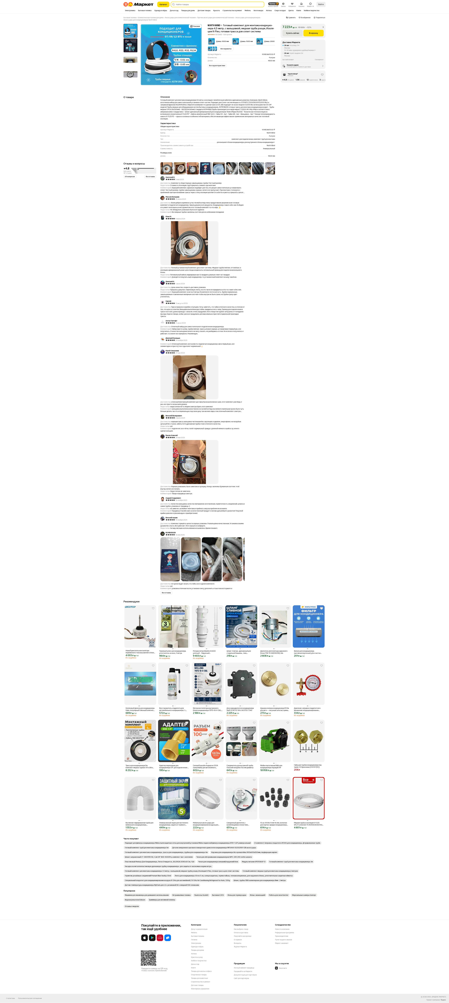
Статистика (10, 998)
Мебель (194, 933)
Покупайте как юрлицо (242, 936)
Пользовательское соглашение (30, 998)
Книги (193, 968)
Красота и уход (197, 957)
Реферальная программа (284, 933)
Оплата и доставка (241, 933)
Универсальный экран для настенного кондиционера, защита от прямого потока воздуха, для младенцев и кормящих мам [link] (173, 824)
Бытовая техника (197, 936)
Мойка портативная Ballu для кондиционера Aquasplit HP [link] (271, 766)
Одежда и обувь (197, 947)
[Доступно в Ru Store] (167, 940)
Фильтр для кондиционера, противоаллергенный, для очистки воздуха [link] (307, 652)
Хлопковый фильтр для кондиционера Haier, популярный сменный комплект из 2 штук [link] (140, 709)
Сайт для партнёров (241, 978)
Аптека (194, 954)
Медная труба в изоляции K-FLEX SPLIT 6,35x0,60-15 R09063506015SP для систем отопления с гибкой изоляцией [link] (308, 824)
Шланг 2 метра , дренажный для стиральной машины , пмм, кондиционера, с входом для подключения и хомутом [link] (239, 652)
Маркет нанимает (281, 943)
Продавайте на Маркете (243, 971)
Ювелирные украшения (200, 989)
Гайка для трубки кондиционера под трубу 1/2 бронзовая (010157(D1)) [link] (307, 766)
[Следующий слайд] (198, 54)
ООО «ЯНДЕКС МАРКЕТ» (436, 997)
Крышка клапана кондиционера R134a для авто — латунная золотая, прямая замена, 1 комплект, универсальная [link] (274, 709)
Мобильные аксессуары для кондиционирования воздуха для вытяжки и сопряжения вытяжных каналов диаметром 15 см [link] (206, 824)
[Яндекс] (443, 1000)
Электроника (196, 943)
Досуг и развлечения (199, 929)
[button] (219, 41)
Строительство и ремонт (200, 982)
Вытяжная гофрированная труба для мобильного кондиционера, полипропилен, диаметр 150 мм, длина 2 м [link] (139, 824)
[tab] (130, 11)
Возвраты (237, 943)
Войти (321, 4)
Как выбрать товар (241, 929)
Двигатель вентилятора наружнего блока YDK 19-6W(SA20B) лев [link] (273, 652)
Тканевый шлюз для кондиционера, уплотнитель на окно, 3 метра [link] (172, 652)
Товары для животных (199, 978)
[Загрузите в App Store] (144, 940)
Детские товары (197, 985)
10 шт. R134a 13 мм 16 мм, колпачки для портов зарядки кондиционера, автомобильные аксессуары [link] (273, 824)
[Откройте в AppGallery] (160, 940)
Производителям (281, 936)
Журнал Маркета (240, 947)
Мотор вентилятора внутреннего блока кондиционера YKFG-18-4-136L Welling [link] (207, 709)
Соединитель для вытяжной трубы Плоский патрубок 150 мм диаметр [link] (240, 766)
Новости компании (282, 929)
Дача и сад (195, 964)
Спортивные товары (199, 975)
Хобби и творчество (198, 961)
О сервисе (238, 940)
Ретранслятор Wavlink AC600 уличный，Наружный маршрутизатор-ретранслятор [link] (204, 652)
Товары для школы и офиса (201, 971)
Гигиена (194, 940)
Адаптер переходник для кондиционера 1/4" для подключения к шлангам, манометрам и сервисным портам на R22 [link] (173, 767)
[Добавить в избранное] (153, 608)
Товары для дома (197, 950)
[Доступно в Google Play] (152, 940)
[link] (187, 843)
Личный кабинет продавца (244, 968)
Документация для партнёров (245, 975)
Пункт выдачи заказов (283, 940)
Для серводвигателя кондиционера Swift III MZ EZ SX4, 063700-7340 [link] (240, 709)
